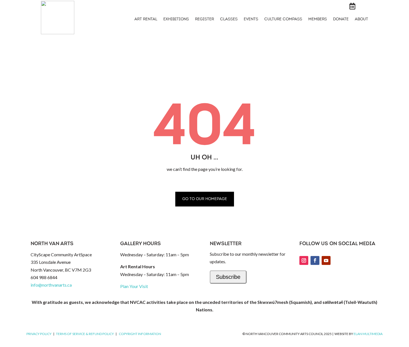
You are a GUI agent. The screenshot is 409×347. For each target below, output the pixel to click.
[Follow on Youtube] (326, 260)
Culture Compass (283, 19)
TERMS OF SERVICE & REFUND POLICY (85, 334)
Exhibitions (176, 19)
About (361, 19)
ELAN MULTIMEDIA (368, 334)
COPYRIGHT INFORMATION (140, 334)
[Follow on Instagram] (303, 260)
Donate (341, 19)
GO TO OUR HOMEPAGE (204, 199)
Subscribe (228, 277)
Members (317, 19)
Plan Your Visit (134, 286)
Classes (229, 19)
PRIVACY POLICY (38, 334)
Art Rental (145, 19)
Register (204, 19)
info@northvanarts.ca (51, 284)
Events (251, 19)
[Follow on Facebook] (315, 260)
